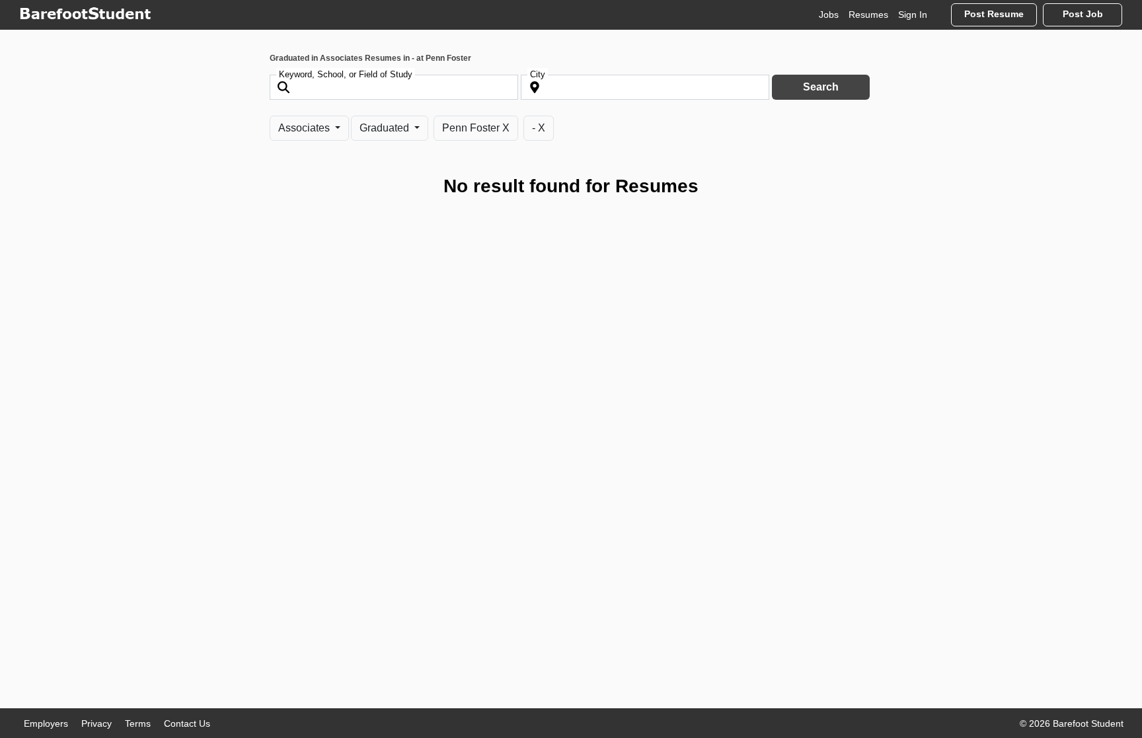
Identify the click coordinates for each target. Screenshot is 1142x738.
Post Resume (994, 14)
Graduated (386, 127)
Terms (138, 723)
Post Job (1083, 14)
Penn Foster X (476, 127)
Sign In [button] (912, 14)
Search (821, 86)
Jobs (829, 14)
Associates (305, 127)
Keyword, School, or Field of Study (345, 74)
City (537, 74)
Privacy (96, 723)
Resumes (868, 14)
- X (538, 127)
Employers (46, 723)
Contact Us (187, 723)
